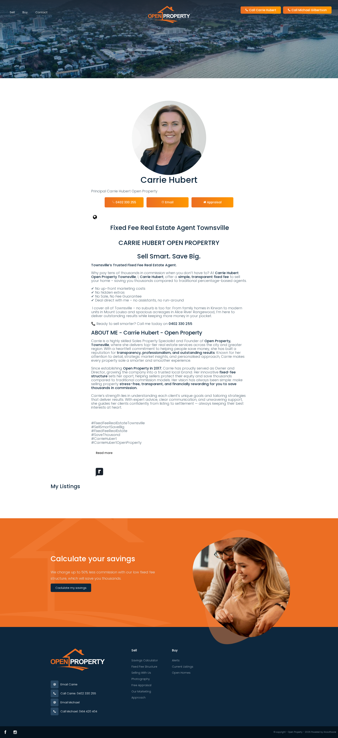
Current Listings (182, 667)
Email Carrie (68, 684)
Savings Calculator (144, 660)
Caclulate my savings (70, 588)
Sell (12, 12)
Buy (25, 12)
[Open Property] (169, 14)
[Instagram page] (15, 732)
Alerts (176, 660)
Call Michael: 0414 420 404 (78, 711)
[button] (168, 202)
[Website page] (169, 217)
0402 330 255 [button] (125, 202)
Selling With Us (141, 673)
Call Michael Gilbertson (309, 10)
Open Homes (181, 673)
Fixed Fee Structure (144, 667)
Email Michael (70, 702)
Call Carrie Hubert (262, 10)
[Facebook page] (5, 732)
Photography (140, 679)
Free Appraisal (141, 685)
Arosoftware (330, 732)
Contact (41, 12)
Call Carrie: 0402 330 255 (78, 693)
